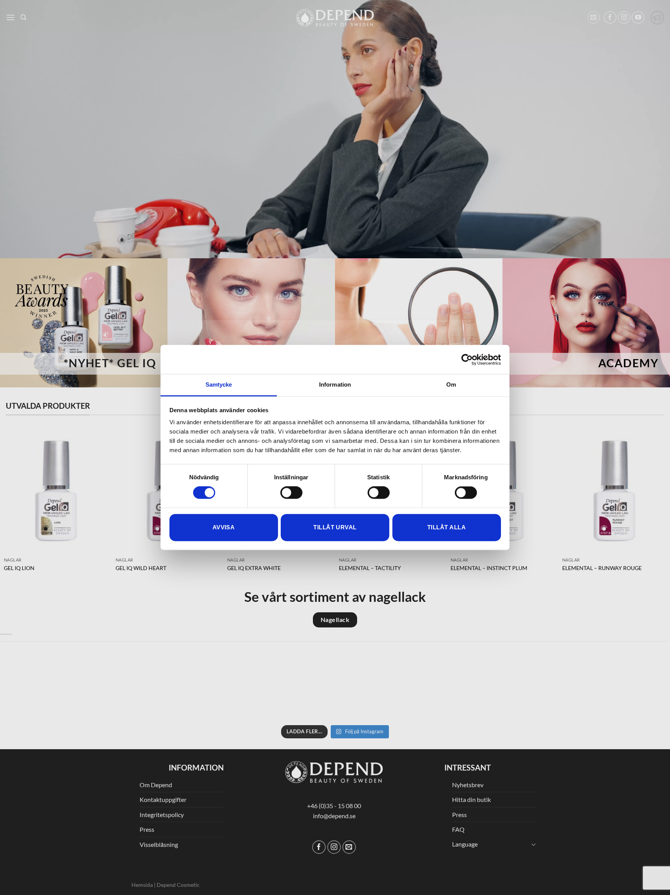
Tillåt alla (446, 527)
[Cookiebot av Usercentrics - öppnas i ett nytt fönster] (467, 359)
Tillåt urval (334, 527)
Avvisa (223, 527)
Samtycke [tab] (218, 384)
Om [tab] (451, 384)
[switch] (291, 493)
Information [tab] (335, 384)
